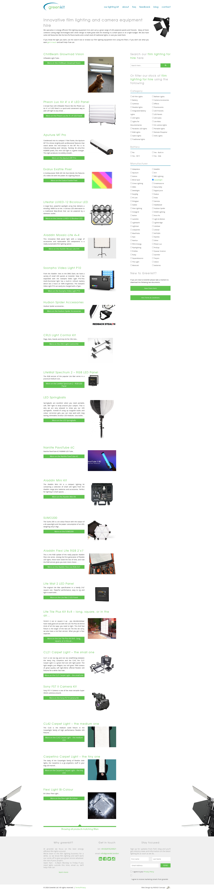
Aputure (135, 173)
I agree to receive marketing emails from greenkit (149, 879)
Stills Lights (158, 136)
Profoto (135, 251)
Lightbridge (158, 223)
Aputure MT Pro (54, 135)
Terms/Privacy (80, 887)
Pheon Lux (158, 244)
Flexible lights (137, 107)
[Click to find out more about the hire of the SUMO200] (102, 530)
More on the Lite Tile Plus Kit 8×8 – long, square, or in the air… (64, 639)
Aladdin (157, 169)
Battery (135, 100)
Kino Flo (157, 215)
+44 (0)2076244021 (108, 849)
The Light (135, 262)
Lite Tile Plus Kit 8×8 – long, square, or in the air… (76, 613)
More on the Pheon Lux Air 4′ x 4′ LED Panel (64, 115)
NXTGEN (157, 233)
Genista (157, 201)
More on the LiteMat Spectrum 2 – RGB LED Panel (64, 384)
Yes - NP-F (136, 156)
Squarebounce (137, 258)
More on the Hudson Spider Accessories (64, 311)
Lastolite (135, 219)
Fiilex (156, 198)
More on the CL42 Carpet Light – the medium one (64, 738)
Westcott (135, 265)
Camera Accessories (161, 100)
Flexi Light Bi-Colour (58, 789)
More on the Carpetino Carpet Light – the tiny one (64, 771)
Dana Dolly (158, 187)
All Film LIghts (137, 96)
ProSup (156, 247)
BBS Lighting (158, 176)
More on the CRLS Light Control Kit (63, 344)
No (133, 152)
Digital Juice (158, 190)
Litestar (157, 230)
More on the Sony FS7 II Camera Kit (64, 698)
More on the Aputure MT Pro (64, 158)
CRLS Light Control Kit (59, 335)
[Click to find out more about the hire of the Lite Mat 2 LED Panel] (102, 594)
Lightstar (135, 226)
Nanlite (156, 237)
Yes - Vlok (157, 156)
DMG (134, 187)
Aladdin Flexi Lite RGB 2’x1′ (63, 551)
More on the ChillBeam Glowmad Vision (64, 63)
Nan (133, 237)
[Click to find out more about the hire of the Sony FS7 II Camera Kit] (100, 701)
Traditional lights (138, 139)
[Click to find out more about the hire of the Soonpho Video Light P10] (102, 281)
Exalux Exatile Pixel (57, 169)
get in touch (52, 42)
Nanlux (135, 240)
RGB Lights (136, 132)
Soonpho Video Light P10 (62, 268)
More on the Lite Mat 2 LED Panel (64, 597)
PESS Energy (136, 244)
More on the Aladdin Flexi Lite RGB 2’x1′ (64, 567)
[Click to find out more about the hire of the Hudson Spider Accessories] (102, 315)
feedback (144, 6)
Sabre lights (136, 136)
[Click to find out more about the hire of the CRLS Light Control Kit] (100, 350)
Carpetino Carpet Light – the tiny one (71, 756)
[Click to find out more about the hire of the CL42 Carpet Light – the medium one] (102, 736)
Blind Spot (136, 180)
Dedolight (136, 190)
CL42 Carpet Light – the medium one (71, 724)
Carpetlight (158, 180)
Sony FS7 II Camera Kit (60, 686)
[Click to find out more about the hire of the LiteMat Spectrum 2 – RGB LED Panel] (93, 380)
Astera (134, 176)
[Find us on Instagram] (113, 859)
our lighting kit (111, 6)
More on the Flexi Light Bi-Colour (64, 798)
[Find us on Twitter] (109, 859)
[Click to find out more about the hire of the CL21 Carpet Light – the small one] (102, 664)
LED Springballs (54, 397)
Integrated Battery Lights (138, 112)
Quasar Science (160, 251)
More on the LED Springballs (64, 420)
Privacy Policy (149, 872)
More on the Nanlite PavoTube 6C (64, 456)
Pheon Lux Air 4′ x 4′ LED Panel (66, 102)
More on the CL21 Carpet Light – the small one (64, 675)
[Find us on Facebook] (105, 859)
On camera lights (160, 125)
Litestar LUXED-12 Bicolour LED (65, 202)
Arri (155, 173)
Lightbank (136, 223)
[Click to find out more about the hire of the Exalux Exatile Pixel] (102, 182)
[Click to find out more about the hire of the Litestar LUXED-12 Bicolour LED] (102, 215)
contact (166, 6)
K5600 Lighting (159, 212)
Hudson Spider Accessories (63, 302)
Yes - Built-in (159, 152)
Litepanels (136, 230)
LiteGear (157, 226)
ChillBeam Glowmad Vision (63, 54)
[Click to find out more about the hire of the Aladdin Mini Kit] (102, 495)
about (125, 6)
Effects (156, 104)
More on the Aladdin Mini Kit (64, 497)
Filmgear (135, 201)
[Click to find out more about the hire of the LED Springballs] (102, 419)
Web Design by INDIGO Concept (154, 887)
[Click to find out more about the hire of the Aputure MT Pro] (102, 148)
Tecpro (156, 258)
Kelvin (134, 215)
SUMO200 (50, 518)
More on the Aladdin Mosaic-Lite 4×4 (64, 249)
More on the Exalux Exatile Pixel (64, 180)
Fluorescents (159, 107)
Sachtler (157, 255)
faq (134, 6)
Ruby (134, 255)
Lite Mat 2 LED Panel (58, 583)
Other (156, 240)
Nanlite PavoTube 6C (59, 447)
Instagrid (135, 212)
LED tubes (158, 118)
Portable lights (159, 129)
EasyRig (135, 194)
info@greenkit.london (110, 853)
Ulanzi (156, 262)
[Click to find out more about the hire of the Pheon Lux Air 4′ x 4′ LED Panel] (102, 115)
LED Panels (158, 114)
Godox (134, 205)
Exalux (156, 194)
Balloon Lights (159, 96)
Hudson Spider (159, 208)
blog (155, 6)
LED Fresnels (159, 111)
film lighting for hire (150, 56)
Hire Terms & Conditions (150, 298)
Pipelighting (136, 247)
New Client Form (150, 288)
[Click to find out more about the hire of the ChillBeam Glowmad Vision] (101, 74)
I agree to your (143, 872)
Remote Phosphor (160, 132)
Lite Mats (157, 121)
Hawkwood (158, 205)
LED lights (136, 118)
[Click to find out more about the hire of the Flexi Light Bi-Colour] (102, 805)
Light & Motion (159, 219)
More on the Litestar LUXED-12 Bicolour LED (64, 218)
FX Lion (135, 198)
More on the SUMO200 (64, 531)
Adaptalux (136, 169)
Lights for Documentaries (136, 123)
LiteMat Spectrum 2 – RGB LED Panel (70, 372)
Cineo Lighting (137, 183)
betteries (157, 265)
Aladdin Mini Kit (55, 480)
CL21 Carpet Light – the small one (69, 652)
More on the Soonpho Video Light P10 (64, 291)
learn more (63, 872)
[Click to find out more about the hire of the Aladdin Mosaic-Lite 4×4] (102, 248)
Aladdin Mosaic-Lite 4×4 (61, 235)
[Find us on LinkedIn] (100, 859)
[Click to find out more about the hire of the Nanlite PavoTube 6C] (102, 460)
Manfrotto (136, 233)
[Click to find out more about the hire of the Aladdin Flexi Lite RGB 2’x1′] (102, 563)
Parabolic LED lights (139, 129)
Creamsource (159, 183)
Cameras (135, 104)
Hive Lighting (137, 208)
